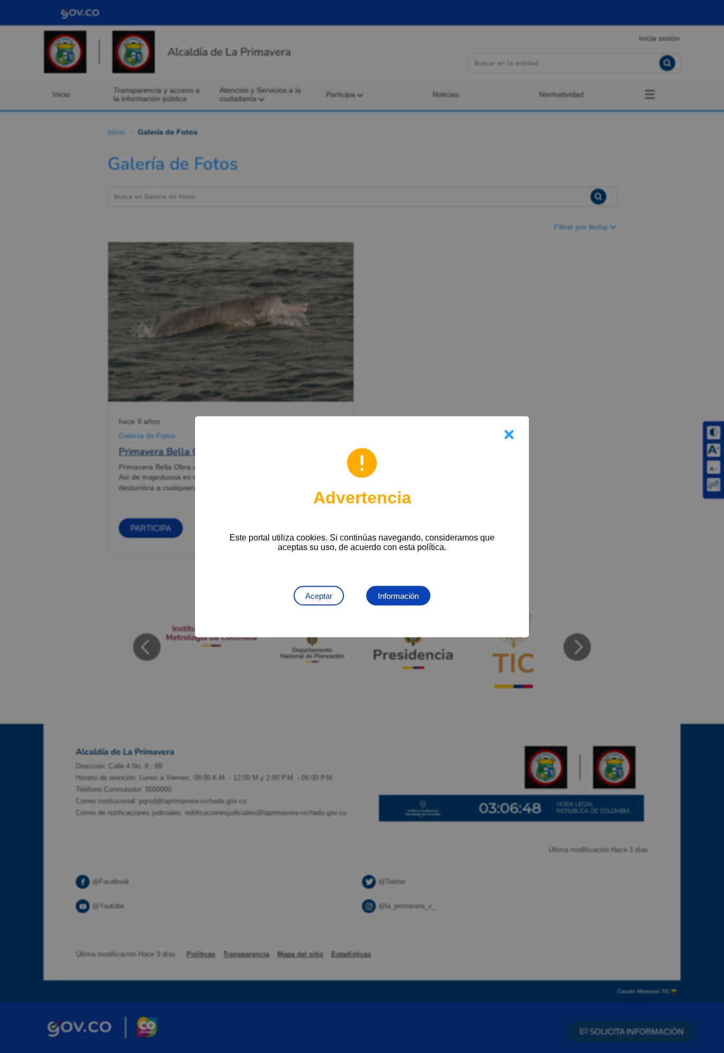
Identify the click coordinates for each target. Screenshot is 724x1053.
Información (398, 595)
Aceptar (318, 595)
